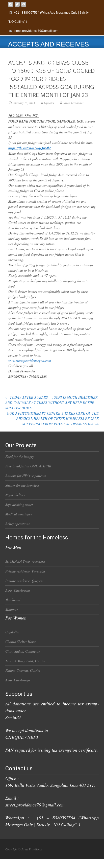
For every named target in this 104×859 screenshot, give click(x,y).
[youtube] (23, 6)
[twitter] (17, 6)
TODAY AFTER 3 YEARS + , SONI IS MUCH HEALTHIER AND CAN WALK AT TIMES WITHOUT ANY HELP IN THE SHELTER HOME (51, 402)
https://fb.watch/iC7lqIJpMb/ (29, 148)
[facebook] (10, 6)
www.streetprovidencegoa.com (29, 360)
